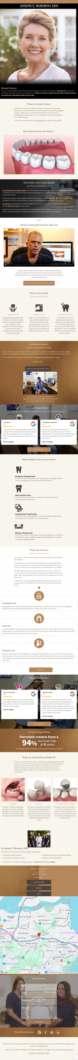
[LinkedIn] (57, 1032)
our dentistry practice (51, 762)
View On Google (8, 442)
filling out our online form (44, 357)
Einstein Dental (68, 1050)
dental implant (48, 535)
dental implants (40, 120)
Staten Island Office (39, 869)
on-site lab (29, 581)
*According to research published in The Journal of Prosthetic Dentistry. (39, 748)
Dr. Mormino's (6, 204)
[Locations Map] (39, 935)
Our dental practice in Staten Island (14, 190)
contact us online (27, 862)
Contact (66, 1)
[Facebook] (45, 1032)
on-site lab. (62, 190)
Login (47, 1053)
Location (30, 1)
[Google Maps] (39, 1032)
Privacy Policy (39, 1053)
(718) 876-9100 (37, 362)
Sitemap (31, 1053)
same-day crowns (13, 206)
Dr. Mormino (13, 354)
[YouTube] (51, 1032)
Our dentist (6, 606)
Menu (11, 1)
